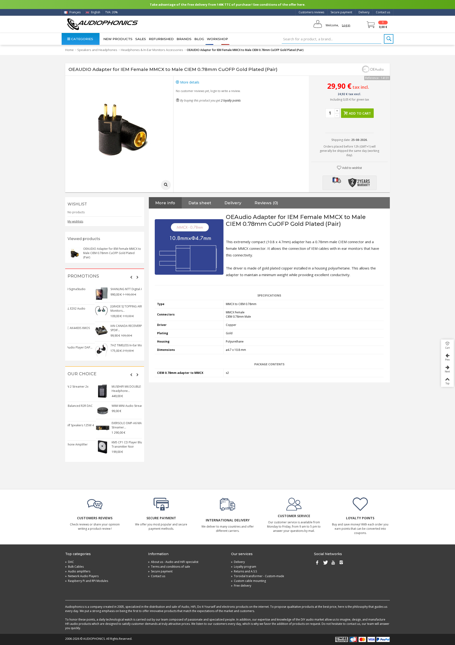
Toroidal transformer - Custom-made (257, 576)
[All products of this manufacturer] (373, 69)
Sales (140, 39)
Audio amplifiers (77, 571)
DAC (69, 562)
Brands (184, 39)
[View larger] (166, 185)
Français (75, 12)
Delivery (364, 12)
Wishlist (77, 204)
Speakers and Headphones (97, 50)
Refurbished (161, 39)
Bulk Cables (74, 567)
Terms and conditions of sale (169, 567)
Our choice (82, 373)
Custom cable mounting (248, 581)
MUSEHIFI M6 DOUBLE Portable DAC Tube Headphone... (111, 389)
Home (69, 50)
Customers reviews (311, 12)
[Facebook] (317, 563)
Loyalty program (243, 567)
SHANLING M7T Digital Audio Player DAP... (111, 289)
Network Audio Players (82, 576)
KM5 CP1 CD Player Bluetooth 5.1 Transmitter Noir (105, 444)
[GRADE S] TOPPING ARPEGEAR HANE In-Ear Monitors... (112, 308)
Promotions (83, 276)
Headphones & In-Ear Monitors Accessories (152, 50)
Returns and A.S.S (244, 571)
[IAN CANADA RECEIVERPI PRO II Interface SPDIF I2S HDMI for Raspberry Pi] (74, 330)
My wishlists (75, 221)
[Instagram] (341, 563)
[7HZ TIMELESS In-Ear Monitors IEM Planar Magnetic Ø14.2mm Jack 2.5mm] (74, 350)
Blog (199, 39)
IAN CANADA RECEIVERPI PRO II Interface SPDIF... (110, 328)
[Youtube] (333, 563)
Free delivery (241, 586)
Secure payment (341, 12)
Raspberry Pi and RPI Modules (86, 581)
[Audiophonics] (102, 24)
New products (117, 39)
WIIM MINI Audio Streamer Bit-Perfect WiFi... (112, 406)
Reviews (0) (266, 202)
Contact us (383, 12)
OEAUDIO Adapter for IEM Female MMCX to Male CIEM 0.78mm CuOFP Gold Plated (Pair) (112, 253)
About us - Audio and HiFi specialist (173, 562)
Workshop (217, 39)
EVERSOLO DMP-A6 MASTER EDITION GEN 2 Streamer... (111, 425)
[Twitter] (325, 563)
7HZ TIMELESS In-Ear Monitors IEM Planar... (111, 345)
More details (189, 82)
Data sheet (199, 202)
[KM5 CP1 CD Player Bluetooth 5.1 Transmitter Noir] (74, 447)
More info (165, 202)
